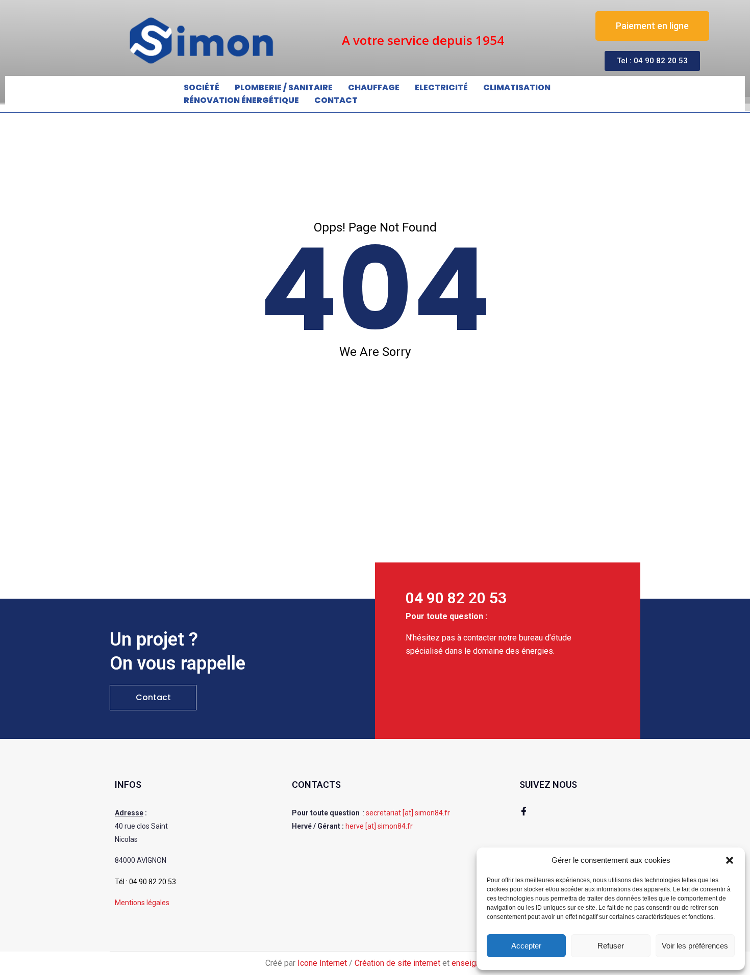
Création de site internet (397, 963)
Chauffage (373, 87)
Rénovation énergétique (241, 100)
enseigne (468, 963)
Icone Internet (322, 963)
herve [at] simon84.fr (379, 826)
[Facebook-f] (523, 811)
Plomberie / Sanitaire (284, 87)
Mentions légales (142, 903)
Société (201, 87)
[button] (729, 860)
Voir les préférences (695, 945)
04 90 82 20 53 (152, 882)
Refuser (610, 945)
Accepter (526, 945)
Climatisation (517, 87)
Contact (336, 100)
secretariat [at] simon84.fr (408, 813)
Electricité (441, 87)
